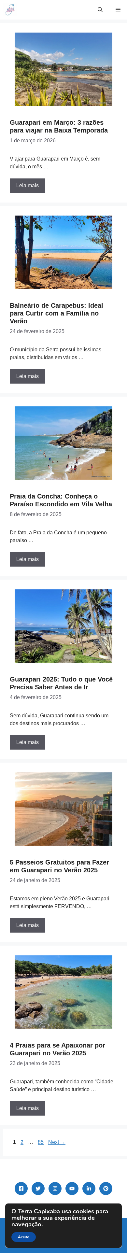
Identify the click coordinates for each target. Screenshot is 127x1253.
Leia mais (27, 185)
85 (41, 1142)
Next (56, 1142)
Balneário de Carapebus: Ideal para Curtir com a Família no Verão (56, 313)
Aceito (23, 1237)
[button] (100, 10)
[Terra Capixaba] (10, 10)
